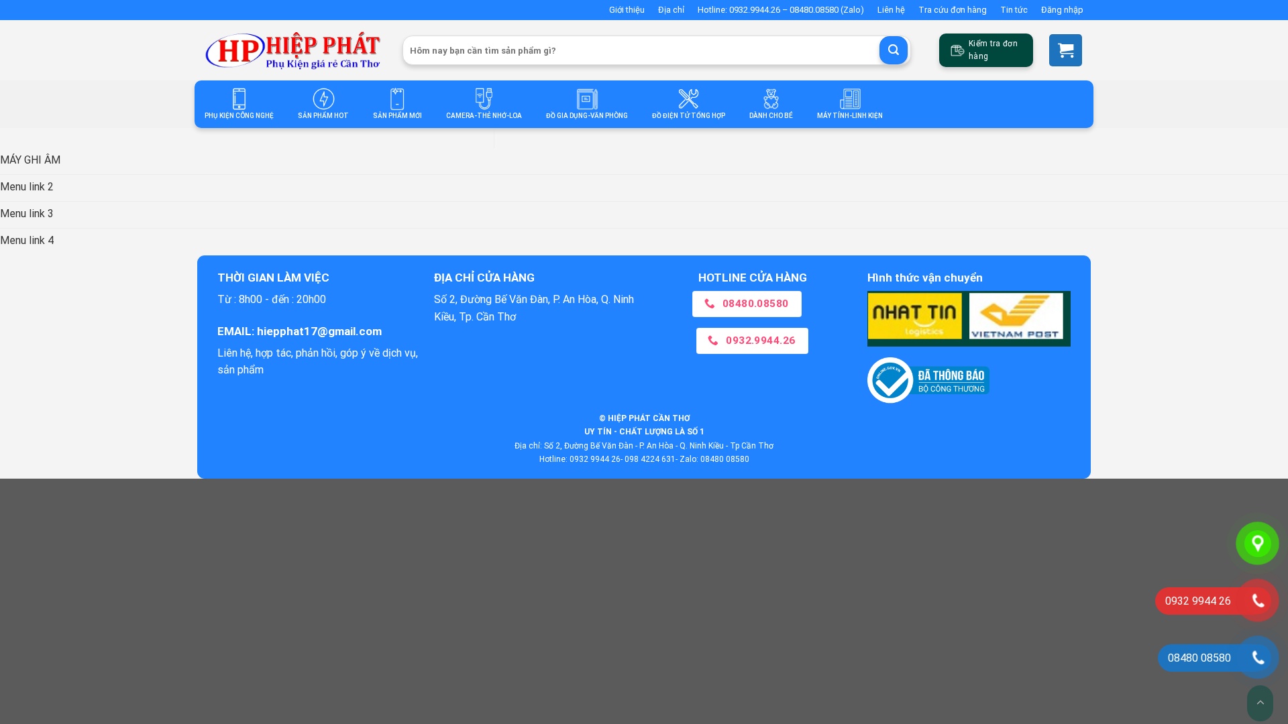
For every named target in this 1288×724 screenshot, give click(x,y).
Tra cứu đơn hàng (952, 10)
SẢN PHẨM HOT (323, 115)
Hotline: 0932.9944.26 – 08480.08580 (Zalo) (781, 10)
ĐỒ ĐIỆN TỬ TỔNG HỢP (688, 115)
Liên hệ (891, 10)
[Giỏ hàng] (1065, 50)
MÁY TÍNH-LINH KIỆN (850, 115)
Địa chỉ (671, 10)
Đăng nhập (1062, 10)
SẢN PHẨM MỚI (397, 115)
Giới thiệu (627, 10)
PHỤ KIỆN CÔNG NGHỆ (239, 115)
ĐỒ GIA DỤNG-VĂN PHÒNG (587, 115)
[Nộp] (893, 50)
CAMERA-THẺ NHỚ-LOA (484, 115)
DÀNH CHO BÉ (771, 115)
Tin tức (1014, 10)
